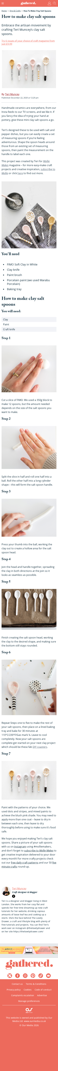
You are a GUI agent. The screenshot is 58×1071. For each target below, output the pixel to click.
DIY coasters (40, 747)
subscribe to (38, 850)
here (20, 173)
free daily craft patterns (24, 862)
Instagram (20, 846)
